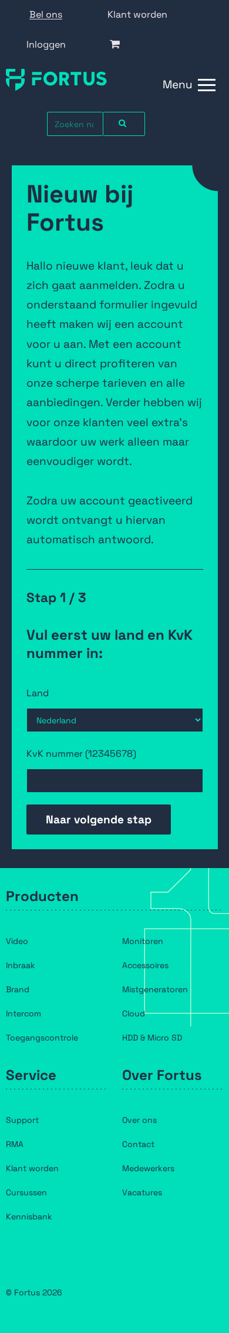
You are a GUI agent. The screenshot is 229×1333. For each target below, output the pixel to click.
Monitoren (142, 941)
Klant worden (137, 14)
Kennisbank (29, 1216)
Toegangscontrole (42, 1037)
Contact (138, 1144)
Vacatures (142, 1192)
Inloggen (46, 44)
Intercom (23, 1013)
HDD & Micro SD (152, 1037)
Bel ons (45, 14)
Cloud (133, 1013)
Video (17, 941)
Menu (178, 84)
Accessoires (145, 965)
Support (22, 1120)
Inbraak (20, 965)
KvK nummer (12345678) (81, 753)
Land (37, 693)
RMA (14, 1144)
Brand (17, 989)
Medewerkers (148, 1168)
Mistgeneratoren (155, 989)
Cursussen (26, 1192)
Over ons (139, 1120)
